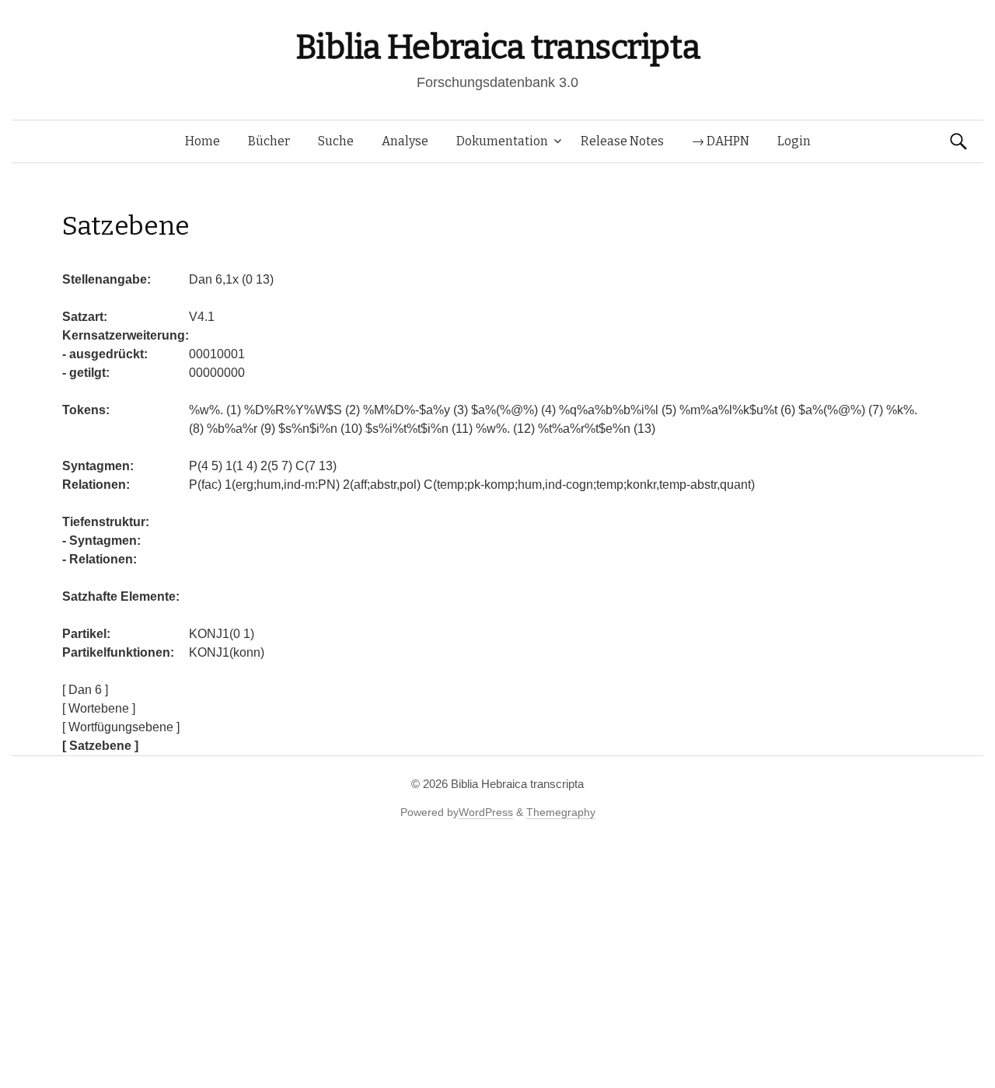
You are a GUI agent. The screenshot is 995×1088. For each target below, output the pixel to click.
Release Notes (622, 141)
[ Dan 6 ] (85, 689)
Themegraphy (560, 812)
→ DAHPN (720, 141)
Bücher (269, 141)
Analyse (405, 141)
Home (202, 141)
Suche (336, 141)
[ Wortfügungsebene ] (121, 727)
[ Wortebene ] (98, 708)
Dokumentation (502, 141)
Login (794, 141)
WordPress (486, 812)
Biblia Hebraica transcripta (497, 47)
